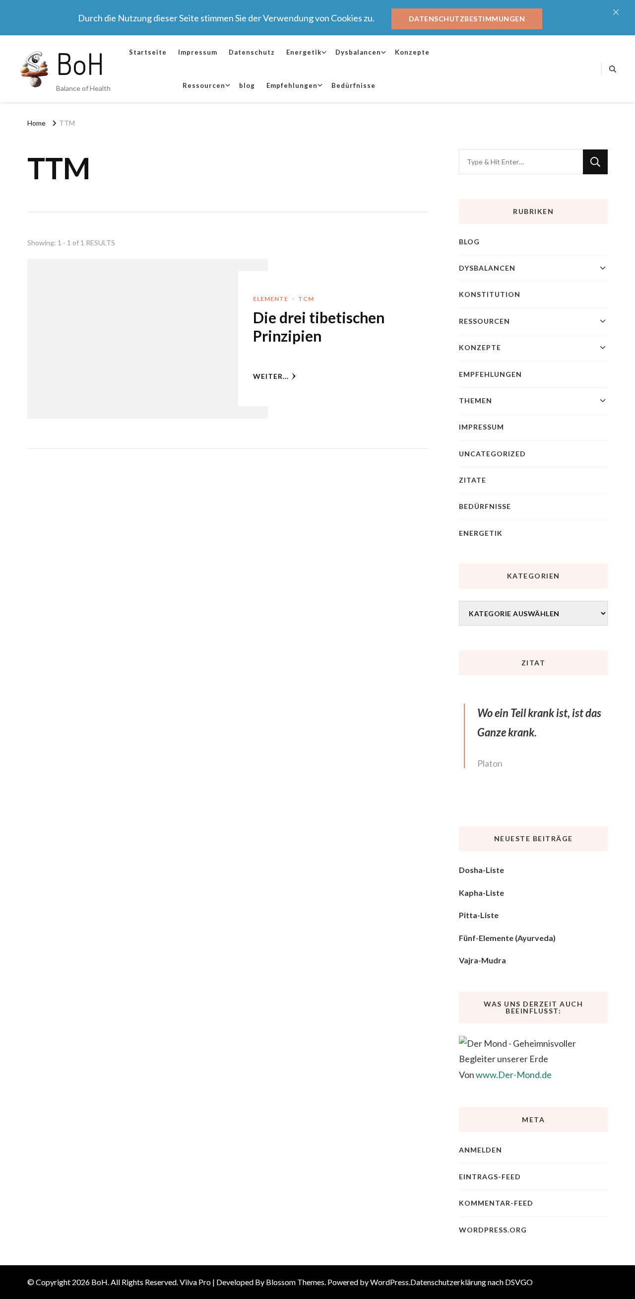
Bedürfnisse (353, 85)
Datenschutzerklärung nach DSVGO (471, 1282)
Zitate (472, 480)
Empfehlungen (292, 85)
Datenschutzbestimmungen (467, 18)
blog (247, 85)
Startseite (148, 52)
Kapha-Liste (481, 892)
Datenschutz (252, 52)
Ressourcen (204, 85)
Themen (475, 400)
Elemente (270, 298)
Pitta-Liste (479, 915)
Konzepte (412, 52)
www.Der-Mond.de (514, 1074)
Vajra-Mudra (482, 960)
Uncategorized (492, 453)
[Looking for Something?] (521, 161)
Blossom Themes (295, 1282)
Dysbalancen (358, 52)
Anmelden (480, 1150)
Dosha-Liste (481, 869)
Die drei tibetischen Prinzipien (318, 326)
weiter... (271, 376)
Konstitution (489, 294)
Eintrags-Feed (490, 1176)
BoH (80, 63)
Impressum (197, 52)
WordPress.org (493, 1230)
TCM (306, 298)
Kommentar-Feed (496, 1203)
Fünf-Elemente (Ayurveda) (507, 937)
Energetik (303, 52)
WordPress (389, 1282)
